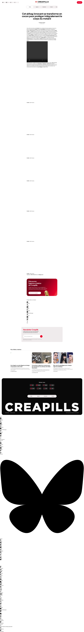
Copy (10, 626)
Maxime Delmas (42, 22)
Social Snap (2, 623)
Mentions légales (7, 412)
